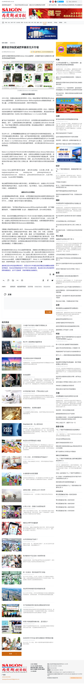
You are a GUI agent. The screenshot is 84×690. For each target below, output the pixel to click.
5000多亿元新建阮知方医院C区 (65, 387)
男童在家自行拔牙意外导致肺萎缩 (66, 390)
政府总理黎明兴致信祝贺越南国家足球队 (68, 327)
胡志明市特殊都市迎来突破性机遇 (34, 588)
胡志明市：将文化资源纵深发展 (65, 411)
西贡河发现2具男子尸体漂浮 (64, 134)
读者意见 (12, 43)
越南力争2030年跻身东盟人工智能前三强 (68, 349)
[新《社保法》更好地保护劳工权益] (11, 577)
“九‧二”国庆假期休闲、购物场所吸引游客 (68, 171)
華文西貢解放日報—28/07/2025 (65, 508)
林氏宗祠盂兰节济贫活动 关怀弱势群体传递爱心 (68, 260)
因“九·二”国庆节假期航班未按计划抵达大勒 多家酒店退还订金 (68, 187)
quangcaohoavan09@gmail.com (10, 679)
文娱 (41, 22)
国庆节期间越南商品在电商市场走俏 (66, 192)
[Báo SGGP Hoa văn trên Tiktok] (56, 2)
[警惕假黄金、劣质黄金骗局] (11, 413)
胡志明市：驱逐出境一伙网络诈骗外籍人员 (68, 142)
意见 (65, 22)
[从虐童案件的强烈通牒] (11, 479)
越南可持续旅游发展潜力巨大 (64, 444)
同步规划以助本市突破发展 (32, 358)
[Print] (22, 280)
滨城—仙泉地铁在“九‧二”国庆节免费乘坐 (68, 474)
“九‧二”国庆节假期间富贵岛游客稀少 (68, 431)
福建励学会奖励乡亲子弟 (64, 240)
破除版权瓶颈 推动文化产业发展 (65, 415)
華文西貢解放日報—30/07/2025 (65, 501)
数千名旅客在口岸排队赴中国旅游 (66, 453)
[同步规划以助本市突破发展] (11, 363)
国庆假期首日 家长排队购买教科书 (67, 277)
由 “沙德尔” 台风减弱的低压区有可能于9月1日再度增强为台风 (68, 479)
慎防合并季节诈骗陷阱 (30, 523)
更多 (10, 654)
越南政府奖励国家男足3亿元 (64, 320)
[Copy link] (17, 280)
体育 (32, 22)
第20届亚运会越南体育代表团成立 (67, 309)
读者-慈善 (44, 22)
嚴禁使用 (12, 286)
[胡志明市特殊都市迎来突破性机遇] (11, 594)
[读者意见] (4, 280)
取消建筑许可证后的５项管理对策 (34, 556)
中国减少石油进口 (61, 183)
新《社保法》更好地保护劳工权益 (34, 572)
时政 (6, 22)
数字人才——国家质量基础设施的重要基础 (68, 356)
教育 (30, 22)
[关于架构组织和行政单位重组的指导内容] (11, 610)
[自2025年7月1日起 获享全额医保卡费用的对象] (11, 643)
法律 (12, 22)
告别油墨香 (27, 375)
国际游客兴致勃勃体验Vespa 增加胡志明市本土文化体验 (69, 448)
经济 (14, 22)
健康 (38, 22)
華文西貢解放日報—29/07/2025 (65, 505)
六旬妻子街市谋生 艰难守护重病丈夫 (35, 325)
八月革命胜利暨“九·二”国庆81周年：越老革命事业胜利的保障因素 (68, 65)
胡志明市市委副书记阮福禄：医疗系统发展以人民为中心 (68, 364)
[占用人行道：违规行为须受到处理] (11, 512)
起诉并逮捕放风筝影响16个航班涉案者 (67, 138)
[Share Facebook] (48, 280)
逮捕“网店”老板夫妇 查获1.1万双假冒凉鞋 (68, 145)
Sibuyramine (47, 286)
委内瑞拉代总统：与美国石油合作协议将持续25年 (69, 232)
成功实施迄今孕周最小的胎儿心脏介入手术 (68, 383)
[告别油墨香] (11, 380)
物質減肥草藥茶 (21, 286)
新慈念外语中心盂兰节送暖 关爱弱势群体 (68, 288)
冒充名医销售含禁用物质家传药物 (67, 120)
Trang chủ (3, 22)
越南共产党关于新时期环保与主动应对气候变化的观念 (68, 339)
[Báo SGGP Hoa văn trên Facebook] (50, 2)
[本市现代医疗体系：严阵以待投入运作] (11, 396)
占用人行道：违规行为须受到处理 (34, 506)
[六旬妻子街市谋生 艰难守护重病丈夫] (11, 331)
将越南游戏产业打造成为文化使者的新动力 (68, 353)
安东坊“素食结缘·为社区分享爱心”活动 (67, 270)
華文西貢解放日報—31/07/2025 (66, 496)
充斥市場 (30, 286)
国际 (22, 22)
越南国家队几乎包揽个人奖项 (64, 331)
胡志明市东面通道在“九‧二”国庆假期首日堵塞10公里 (68, 487)
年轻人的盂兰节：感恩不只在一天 (66, 424)
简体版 (55, 22)
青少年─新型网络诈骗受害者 (32, 342)
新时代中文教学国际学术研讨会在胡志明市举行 (69, 265)
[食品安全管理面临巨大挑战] (11, 446)
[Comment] (8, 280)
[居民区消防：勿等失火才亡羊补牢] (11, 495)
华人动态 (26, 22)
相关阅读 (5, 322)
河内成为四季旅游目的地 (63, 440)
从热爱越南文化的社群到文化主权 (67, 397)
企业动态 (18, 22)
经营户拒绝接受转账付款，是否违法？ (35, 621)
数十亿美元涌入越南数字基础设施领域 (67, 346)
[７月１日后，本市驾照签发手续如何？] (11, 462)
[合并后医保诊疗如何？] (11, 544)
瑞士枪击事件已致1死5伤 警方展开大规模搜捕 (68, 218)
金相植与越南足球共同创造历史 (65, 324)
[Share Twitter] (52, 280)
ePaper (59, 493)
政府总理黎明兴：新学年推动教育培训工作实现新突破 (69, 292)
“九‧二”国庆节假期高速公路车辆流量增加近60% (68, 461)
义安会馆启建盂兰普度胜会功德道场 (66, 256)
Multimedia (62, 457)
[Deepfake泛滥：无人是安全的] (11, 429)
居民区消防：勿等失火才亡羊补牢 (34, 490)
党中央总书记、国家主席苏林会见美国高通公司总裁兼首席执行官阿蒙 (52, 5)
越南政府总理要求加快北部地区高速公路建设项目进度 (69, 84)
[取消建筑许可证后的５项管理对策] (11, 561)
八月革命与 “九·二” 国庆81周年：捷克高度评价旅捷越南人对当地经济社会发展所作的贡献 (69, 90)
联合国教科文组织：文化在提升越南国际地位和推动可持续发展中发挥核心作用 (69, 419)
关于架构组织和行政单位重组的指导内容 (36, 605)
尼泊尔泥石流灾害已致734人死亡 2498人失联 (68, 227)
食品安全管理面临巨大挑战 (32, 440)
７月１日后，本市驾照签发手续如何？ (35, 457)
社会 (9, 22)
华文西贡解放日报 (14, 13)
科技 (35, 22)
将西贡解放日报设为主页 (76, 677)
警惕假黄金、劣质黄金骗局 (32, 408)
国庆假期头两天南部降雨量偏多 (65, 483)
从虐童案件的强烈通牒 (30, 473)
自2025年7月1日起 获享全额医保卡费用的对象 (38, 638)
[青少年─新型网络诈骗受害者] (11, 347)
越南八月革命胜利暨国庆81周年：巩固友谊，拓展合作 (69, 79)
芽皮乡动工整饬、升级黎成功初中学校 (67, 302)
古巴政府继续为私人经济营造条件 (66, 222)
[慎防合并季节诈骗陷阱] (11, 528)
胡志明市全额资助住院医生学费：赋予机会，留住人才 (69, 379)
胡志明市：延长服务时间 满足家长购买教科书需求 (68, 298)
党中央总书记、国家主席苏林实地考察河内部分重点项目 (69, 95)
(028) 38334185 (6, 677)
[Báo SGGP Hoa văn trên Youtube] (53, 2)
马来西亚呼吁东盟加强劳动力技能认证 (68, 205)
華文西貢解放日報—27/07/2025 (65, 512)
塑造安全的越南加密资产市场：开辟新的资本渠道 (69, 196)
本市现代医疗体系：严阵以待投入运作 (35, 391)
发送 (49, 312)
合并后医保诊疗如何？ (30, 539)
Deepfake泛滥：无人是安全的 (33, 424)
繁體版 (60, 22)
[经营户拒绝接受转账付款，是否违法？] (11, 627)
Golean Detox (38, 286)
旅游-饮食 (50, 22)
